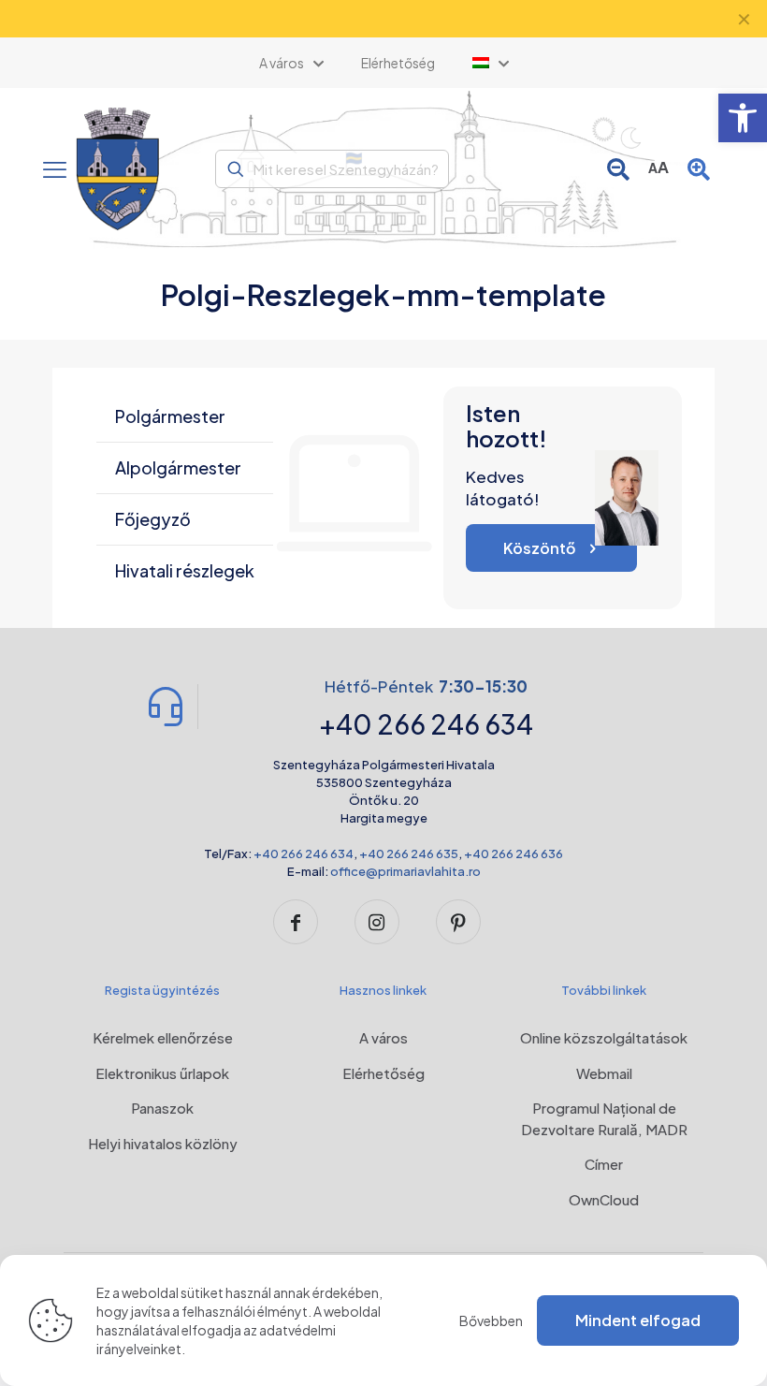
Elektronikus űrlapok (162, 1073)
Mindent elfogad (638, 1320)
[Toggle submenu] (491, 63)
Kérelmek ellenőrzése (163, 1037)
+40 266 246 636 (513, 853)
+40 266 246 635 (408, 853)
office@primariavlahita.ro (405, 871)
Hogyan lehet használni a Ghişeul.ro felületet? (384, 18)
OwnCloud (604, 1199)
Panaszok (162, 1107)
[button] (742, 118)
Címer (604, 1164)
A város (383, 1037)
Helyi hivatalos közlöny (163, 1143)
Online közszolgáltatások (603, 1037)
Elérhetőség (383, 1073)
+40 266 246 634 (303, 853)
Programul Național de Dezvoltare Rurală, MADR (604, 1118)
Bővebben (491, 1320)
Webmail (604, 1073)
